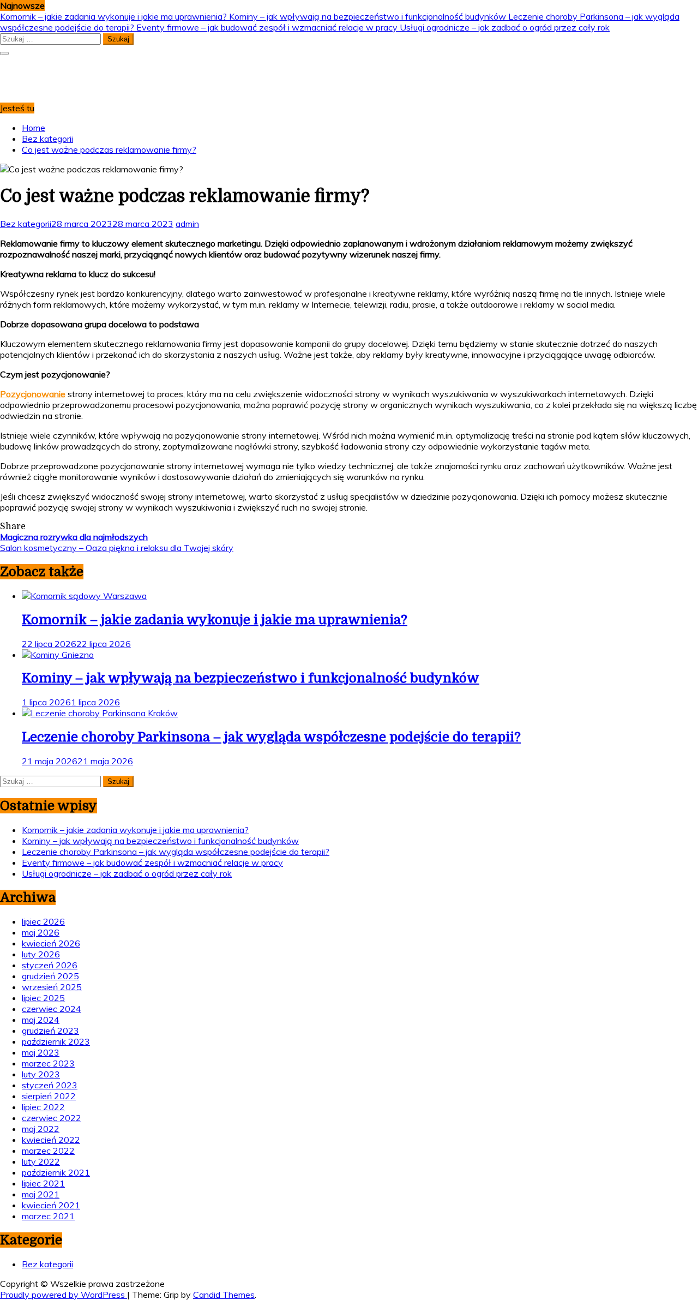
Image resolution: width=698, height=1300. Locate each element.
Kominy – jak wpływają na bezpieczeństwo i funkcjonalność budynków (368, 16)
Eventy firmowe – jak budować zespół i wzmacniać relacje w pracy (268, 27)
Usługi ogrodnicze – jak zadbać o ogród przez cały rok (505, 27)
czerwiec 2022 (51, 1117)
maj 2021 (40, 1194)
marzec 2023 (48, 1063)
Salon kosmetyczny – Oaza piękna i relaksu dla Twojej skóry (116, 547)
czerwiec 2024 (51, 1008)
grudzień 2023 (50, 1030)
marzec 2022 (48, 1150)
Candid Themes (224, 1294)
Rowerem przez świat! (48, 69)
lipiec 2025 (43, 997)
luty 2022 (41, 1161)
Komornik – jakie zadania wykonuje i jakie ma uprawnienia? (114, 16)
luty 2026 (41, 954)
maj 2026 (40, 932)
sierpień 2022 (49, 1096)
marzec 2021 (48, 1216)
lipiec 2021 (43, 1183)
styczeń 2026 (49, 965)
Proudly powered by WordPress (63, 1294)
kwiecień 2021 (51, 1205)
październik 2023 (56, 1041)
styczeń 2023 (49, 1085)
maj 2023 (40, 1052)
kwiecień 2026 (51, 943)
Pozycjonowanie (32, 393)
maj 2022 (40, 1128)
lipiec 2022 (43, 1106)
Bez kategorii (25, 223)
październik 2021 (56, 1172)
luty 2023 (41, 1074)
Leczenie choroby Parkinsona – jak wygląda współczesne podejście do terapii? (271, 737)
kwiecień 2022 (51, 1139)
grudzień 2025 (50, 975)
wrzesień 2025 (52, 986)
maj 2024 (40, 1019)
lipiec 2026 (43, 921)
